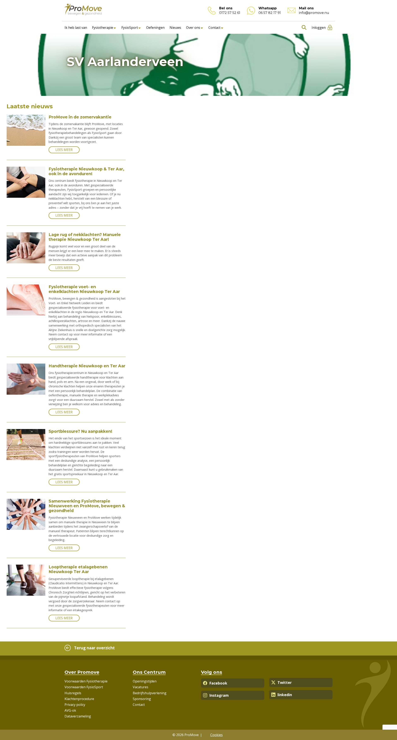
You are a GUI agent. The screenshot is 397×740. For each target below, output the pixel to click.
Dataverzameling (78, 716)
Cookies (216, 735)
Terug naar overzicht (94, 648)
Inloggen (319, 27)
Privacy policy (75, 704)
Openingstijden (145, 681)
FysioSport (129, 27)
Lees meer (64, 149)
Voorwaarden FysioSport (84, 687)
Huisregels (73, 693)
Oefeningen (155, 27)
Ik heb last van (76, 27)
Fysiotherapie (102, 27)
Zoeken (303, 27)
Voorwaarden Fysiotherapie (86, 681)
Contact (214, 27)
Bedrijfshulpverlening (149, 693)
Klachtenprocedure (79, 699)
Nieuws (175, 27)
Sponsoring (142, 699)
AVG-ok (70, 710)
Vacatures (140, 687)
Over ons (193, 27)
